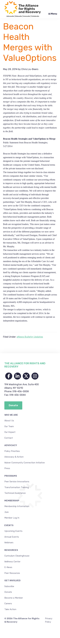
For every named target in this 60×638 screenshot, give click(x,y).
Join (6, 512)
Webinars (8, 542)
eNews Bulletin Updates (30, 336)
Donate (8, 592)
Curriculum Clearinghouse (16, 555)
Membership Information (16, 506)
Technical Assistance (15, 493)
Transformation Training (16, 487)
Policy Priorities (12, 451)
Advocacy (10, 445)
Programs (10, 476)
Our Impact (9, 432)
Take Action (10, 609)
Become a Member (13, 598)
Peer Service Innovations (16, 481)
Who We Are (11, 415)
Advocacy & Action (14, 457)
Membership (11, 500)
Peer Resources (12, 573)
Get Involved (12, 580)
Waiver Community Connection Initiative (24, 462)
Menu (54, 13)
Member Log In (11, 517)
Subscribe (9, 586)
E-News (8, 567)
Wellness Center (12, 561)
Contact (8, 438)
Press (7, 468)
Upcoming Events (13, 531)
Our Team (9, 426)
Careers (8, 603)
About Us (9, 420)
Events (8, 525)
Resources (11, 550)
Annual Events (11, 537)
